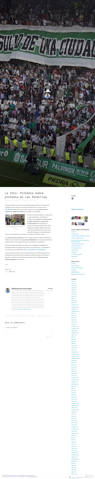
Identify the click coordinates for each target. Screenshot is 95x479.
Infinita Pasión (74, 250)
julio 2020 (73, 362)
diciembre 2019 (74, 378)
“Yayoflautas (8, 209)
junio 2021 (73, 339)
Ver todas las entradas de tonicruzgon (24, 309)
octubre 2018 (74, 407)
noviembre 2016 (75, 455)
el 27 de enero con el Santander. (36, 250)
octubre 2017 (74, 431)
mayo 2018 (73, 418)
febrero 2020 (74, 373)
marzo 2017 (74, 446)
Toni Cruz (47, 101)
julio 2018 (73, 414)
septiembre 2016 (75, 459)
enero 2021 (73, 350)
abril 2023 (73, 298)
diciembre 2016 (74, 452)
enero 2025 (74, 285)
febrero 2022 (74, 322)
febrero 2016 (74, 474)
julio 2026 (73, 281)
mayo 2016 (73, 467)
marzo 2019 (74, 397)
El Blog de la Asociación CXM (78, 274)
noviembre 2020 (75, 354)
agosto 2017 (74, 435)
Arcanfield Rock (75, 234)
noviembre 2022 (75, 307)
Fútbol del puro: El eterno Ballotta (44, 316)
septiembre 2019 (75, 384)
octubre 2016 (74, 457)
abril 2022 (73, 318)
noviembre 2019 (75, 380)
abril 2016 (73, 470)
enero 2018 (73, 425)
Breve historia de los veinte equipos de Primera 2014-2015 (80, 241)
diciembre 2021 (74, 326)
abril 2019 (73, 395)
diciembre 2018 (74, 403)
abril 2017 (73, 444)
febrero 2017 (74, 448)
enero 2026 (74, 283)
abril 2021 (73, 343)
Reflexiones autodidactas (77, 268)
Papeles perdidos (75, 266)
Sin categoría (17, 200)
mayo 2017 (73, 442)
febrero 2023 (74, 300)
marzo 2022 (74, 320)
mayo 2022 (73, 315)
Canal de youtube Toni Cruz (77, 244)
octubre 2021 (74, 330)
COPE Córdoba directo (76, 246)
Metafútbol (73, 252)
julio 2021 (73, 337)
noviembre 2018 (75, 405)
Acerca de (73, 232)
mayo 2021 (73, 341)
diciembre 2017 (74, 427)
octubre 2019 (74, 382)
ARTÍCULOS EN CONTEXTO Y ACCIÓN (80, 236)
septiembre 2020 (75, 358)
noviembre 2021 (75, 328)
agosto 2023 (74, 296)
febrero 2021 (74, 347)
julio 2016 (73, 463)
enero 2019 (73, 401)
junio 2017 (73, 440)
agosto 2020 (74, 360)
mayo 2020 (73, 367)
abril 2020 (73, 369)
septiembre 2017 (75, 433)
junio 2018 (73, 416)
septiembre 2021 (75, 333)
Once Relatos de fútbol (76, 254)
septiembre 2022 (75, 311)
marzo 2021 (74, 345)
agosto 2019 (74, 386)
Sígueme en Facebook (77, 209)
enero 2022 (74, 324)
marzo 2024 (74, 292)
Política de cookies (34, 476)
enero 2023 (74, 302)
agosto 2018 (74, 412)
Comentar (48, 336)
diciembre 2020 (75, 352)
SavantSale (73, 270)
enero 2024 (74, 294)
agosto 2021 (74, 335)
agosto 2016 (74, 461)
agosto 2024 (74, 288)
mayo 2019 (73, 392)
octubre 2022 (74, 309)
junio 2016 (73, 465)
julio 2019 (73, 388)
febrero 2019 (74, 399)
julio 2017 (73, 437)
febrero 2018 (74, 422)
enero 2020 (74, 375)
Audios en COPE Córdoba (77, 238)
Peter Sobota (74, 256)
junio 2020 (73, 365)
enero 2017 (73, 450)
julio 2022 (73, 313)
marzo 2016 (74, 472)
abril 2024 (73, 290)
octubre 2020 (74, 356)
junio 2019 (73, 390)
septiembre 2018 (75, 410)
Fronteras (73, 263)
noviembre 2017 (75, 429)
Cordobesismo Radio (76, 248)
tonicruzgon (8, 200)
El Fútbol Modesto (75, 272)
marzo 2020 (74, 371)
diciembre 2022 (74, 305)
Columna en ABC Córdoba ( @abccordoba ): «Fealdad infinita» (19, 316)
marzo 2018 (74, 420)
